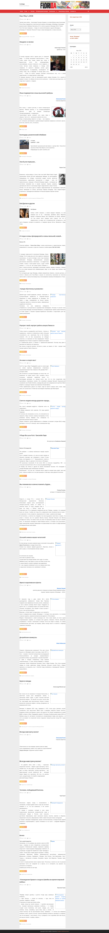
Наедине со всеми (26, 42)
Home (21, 11)
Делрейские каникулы (28, 637)
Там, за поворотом (25, 830)
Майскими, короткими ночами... (28, 532)
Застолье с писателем (26, 924)
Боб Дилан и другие (27, 203)
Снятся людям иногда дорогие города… (35, 401)
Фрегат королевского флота (30, 582)
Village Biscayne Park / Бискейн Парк (33, 435)
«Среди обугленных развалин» (31, 289)
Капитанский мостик (26, 632)
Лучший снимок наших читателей (32, 537)
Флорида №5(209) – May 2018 (28, 36)
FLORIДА (22, 4)
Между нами (24, 129)
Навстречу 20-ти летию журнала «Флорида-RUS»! (32, 198)
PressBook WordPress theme (63, 931)
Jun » (86, 67)
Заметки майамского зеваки (27, 675)
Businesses (52, 11)
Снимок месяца (24, 577)
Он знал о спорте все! (28, 360)
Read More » (23, 33)
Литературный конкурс (42, 11)
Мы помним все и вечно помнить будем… (35, 484)
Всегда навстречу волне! (29, 732)
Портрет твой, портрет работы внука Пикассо (37, 325)
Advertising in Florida (64, 11)
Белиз (22, 835)
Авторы (33, 11)
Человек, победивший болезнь (31, 790)
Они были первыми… (28, 162)
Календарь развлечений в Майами (33, 135)
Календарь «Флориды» (26, 156)
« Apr (71, 67)
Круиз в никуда (25, 681)
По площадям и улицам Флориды (28, 479)
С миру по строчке (25, 230)
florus (29, 19)
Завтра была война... (26, 87)
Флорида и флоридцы (26, 283)
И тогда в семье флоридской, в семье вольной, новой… (41, 236)
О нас (25, 11)
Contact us (73, 11)
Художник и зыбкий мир (26, 784)
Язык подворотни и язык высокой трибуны (36, 93)
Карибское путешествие (26, 874)
